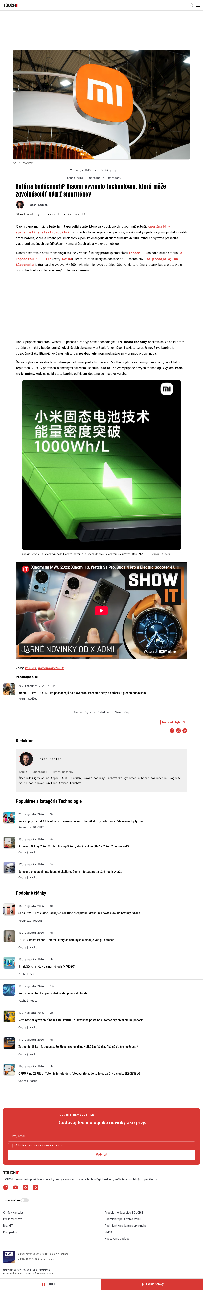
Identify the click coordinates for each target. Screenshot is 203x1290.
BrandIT (8, 1225)
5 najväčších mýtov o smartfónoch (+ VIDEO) (46, 966)
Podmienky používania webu (123, 1219)
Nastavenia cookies (117, 1238)
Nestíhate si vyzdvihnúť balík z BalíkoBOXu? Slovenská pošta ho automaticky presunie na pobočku (81, 1020)
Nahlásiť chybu (171, 722)
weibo (67, 259)
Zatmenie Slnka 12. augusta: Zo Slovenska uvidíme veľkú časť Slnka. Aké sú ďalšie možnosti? (78, 1047)
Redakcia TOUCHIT (31, 827)
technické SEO (13, 1273)
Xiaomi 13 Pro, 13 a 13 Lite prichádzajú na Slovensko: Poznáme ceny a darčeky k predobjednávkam (82, 693)
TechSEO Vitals (45, 1273)
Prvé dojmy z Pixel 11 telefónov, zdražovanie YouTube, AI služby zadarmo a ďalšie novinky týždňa (81, 821)
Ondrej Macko (27, 852)
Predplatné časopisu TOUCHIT (124, 1212)
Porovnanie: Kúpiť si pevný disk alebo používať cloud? (52, 993)
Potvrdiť (101, 1154)
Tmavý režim (11, 1200)
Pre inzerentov (12, 1219)
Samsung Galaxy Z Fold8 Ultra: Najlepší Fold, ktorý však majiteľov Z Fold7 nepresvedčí (73, 846)
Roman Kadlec (38, 205)
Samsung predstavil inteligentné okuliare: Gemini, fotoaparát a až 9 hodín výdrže (70, 871)
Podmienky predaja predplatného (126, 1225)
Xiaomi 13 (138, 253)
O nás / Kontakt (13, 1212)
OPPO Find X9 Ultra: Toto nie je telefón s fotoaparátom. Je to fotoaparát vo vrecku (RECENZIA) (79, 1073)
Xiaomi (30, 668)
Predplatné (10, 1232)
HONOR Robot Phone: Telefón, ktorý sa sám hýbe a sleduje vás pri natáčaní (66, 940)
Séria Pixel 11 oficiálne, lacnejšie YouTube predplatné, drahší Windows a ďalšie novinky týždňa (79, 913)
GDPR (108, 1231)
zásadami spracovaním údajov (45, 1145)
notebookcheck (51, 668)
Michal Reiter (28, 974)
